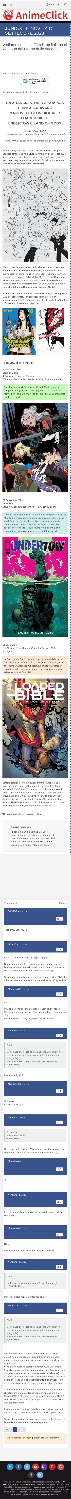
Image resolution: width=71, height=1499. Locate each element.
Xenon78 (12, 1194)
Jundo (39, 814)
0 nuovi (63, 903)
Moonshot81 (14, 989)
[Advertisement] (35, 63)
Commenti (33, 73)
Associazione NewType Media (15, 1484)
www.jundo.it (9, 786)
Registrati (53, 4)
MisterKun (13, 944)
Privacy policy (53, 1494)
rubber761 (13, 910)
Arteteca (12, 1030)
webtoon (30, 814)
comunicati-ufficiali (15, 814)
